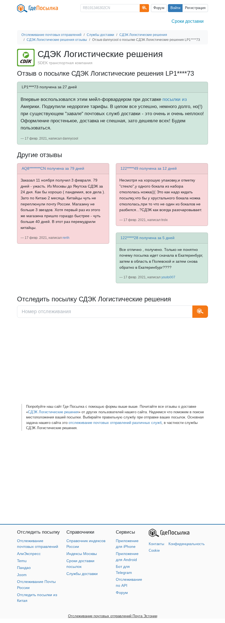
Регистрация (195, 8)
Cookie (154, 550)
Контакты (156, 544)
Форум (158, 8)
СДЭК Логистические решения (53, 412)
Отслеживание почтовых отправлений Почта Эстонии (112, 616)
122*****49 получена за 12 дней (148, 168)
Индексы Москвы (81, 553)
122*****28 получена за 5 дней (147, 238)
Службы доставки (82, 573)
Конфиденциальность (186, 544)
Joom (22, 575)
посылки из (174, 99)
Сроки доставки (187, 21)
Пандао (24, 567)
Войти (175, 8)
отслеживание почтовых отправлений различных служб (115, 423)
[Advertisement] (112, 362)
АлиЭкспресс (29, 553)
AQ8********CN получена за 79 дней (53, 168)
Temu (22, 561)
